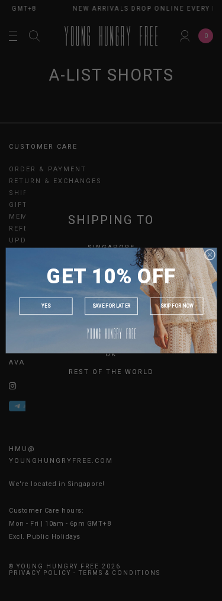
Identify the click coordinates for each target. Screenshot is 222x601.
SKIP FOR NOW (176, 306)
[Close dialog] (209, 254)
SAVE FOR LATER (111, 306)
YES (45, 306)
